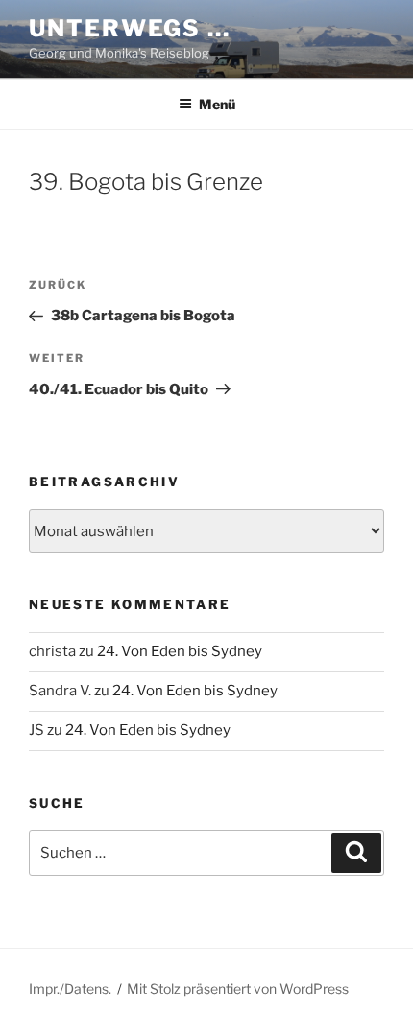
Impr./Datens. (70, 988)
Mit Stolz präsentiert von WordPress (238, 988)
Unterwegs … (130, 28)
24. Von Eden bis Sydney (179, 651)
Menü (217, 104)
